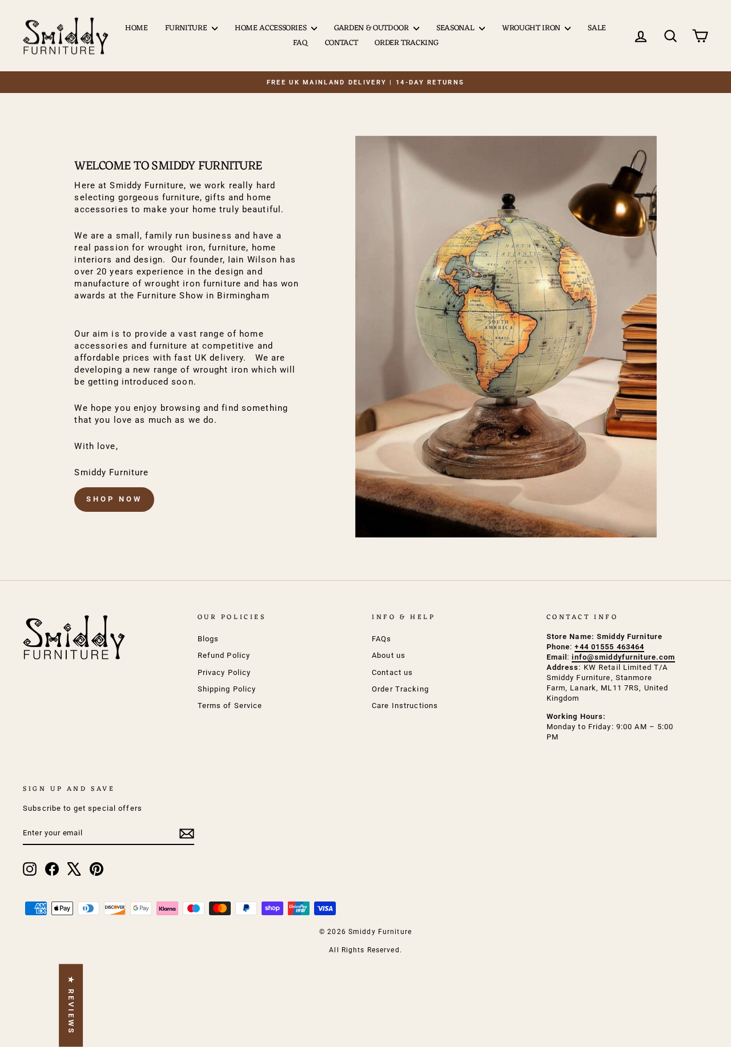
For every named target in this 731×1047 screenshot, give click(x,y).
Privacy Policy (224, 672)
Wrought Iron (532, 28)
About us (388, 655)
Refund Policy (224, 655)
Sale (597, 28)
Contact (341, 43)
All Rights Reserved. (365, 950)
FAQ (300, 43)
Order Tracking (406, 43)
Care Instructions (405, 705)
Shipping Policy (227, 689)
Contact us (392, 672)
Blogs (208, 638)
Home (136, 28)
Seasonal (456, 28)
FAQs (382, 638)
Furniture (187, 28)
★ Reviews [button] (71, 1005)
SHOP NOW (114, 499)
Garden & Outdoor (372, 28)
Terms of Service (230, 705)
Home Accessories (271, 28)
